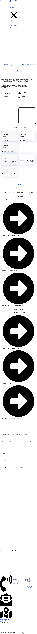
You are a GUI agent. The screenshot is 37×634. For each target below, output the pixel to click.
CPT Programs (11, 2)
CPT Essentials (11, 24)
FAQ (10, 8)
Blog (10, 6)
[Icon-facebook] (26, 551)
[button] (13, 15)
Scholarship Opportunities (13, 9)
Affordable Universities (13, 5)
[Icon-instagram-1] (28, 551)
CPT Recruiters (11, 7)
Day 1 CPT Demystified (13, 0)
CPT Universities (12, 1)
